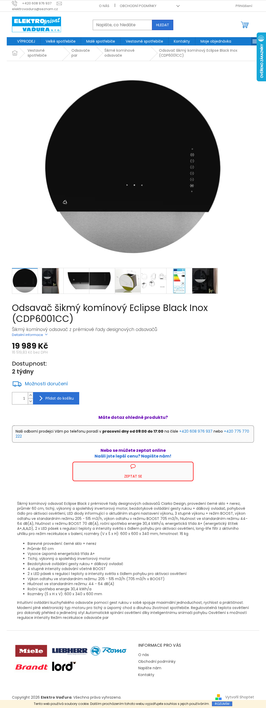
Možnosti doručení (46, 384)
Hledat (162, 25)
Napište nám (149, 668)
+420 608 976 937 (195, 431)
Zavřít (40, 464)
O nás (104, 5)
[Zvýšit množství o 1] (30, 395)
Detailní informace (27, 334)
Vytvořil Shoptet (239, 697)
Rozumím (222, 704)
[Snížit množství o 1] (30, 401)
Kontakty (146, 674)
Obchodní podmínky (138, 5)
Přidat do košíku (59, 398)
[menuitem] (26, 41)
